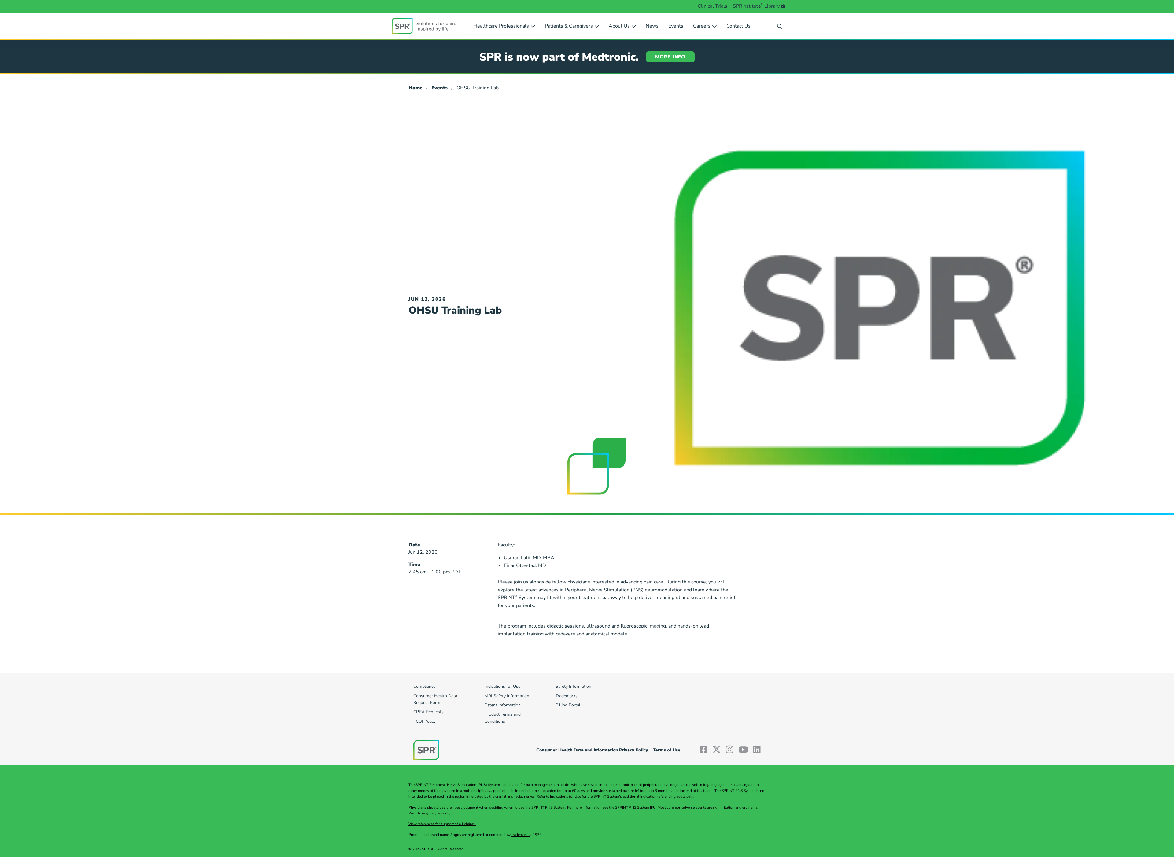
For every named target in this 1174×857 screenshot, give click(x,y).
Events (439, 87)
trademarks (520, 834)
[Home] (424, 26)
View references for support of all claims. (442, 824)
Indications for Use (566, 796)
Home (415, 87)
